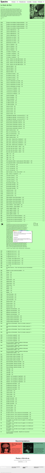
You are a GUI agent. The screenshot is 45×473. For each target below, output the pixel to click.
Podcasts (13, 1)
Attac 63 (3, 7)
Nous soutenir (15, 241)
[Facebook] (35, 224)
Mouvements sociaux (21, 248)
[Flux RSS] (1, 18)
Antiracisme (8, 248)
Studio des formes (6, 472)
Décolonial (14, 248)
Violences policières (27, 248)
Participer (40, 1)
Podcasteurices (22, 1)
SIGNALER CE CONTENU (35, 225)
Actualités (29, 1)
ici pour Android (16, 235)
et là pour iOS (15, 237)
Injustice (17, 248)
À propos (35, 1)
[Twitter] (37, 224)
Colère (11, 248)
